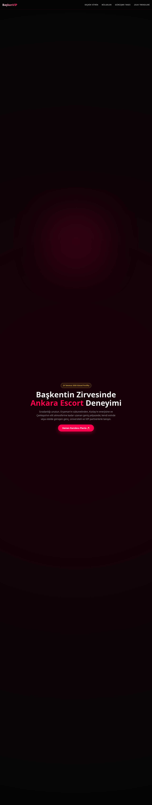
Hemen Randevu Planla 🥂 (76, 428)
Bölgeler (107, 4)
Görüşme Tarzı (123, 4)
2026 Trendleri (142, 4)
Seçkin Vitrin (91, 4)
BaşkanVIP (9, 5)
